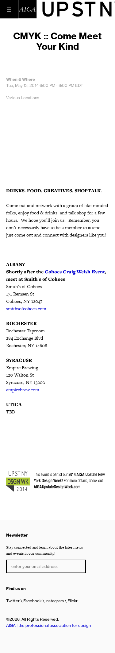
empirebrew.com (22, 389)
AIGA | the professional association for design (48, 625)
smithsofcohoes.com (26, 308)
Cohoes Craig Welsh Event (75, 271)
